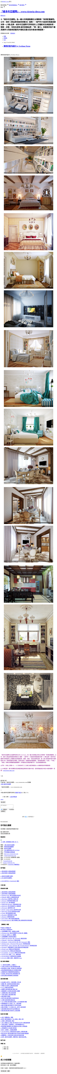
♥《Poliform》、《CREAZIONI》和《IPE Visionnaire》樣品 (15, 942)
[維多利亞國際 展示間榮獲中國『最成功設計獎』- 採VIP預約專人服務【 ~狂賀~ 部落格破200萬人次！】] (1, 840)
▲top (2, 799)
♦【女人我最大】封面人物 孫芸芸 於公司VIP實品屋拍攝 (15, 1022)
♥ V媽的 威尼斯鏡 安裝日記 (8, 1000)
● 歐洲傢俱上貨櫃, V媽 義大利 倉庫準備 (11, 968)
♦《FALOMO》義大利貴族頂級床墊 (10, 918)
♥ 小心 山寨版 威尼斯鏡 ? (7, 987)
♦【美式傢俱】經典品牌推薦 (8, 873)
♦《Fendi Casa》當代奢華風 (8, 902)
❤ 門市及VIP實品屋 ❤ (6, 929)
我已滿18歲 (3, 1071)
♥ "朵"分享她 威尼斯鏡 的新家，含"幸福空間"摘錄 (14, 1001)
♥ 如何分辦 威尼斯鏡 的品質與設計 (10, 998)
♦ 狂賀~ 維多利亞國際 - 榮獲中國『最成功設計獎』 (14, 1037)
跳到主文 (3, 15)
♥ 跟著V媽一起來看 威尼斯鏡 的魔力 (10, 984)
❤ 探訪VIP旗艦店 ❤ (6, 927)
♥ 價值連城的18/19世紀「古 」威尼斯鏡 (11, 1003)
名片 (5, 39)
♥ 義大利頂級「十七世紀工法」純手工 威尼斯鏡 (13, 1007)
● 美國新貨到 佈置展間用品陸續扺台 (10, 972)
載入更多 (3, 802)
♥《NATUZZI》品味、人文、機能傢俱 (11, 954)
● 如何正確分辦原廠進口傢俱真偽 (9, 975)
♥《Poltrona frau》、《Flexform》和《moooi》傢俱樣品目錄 (15, 943)
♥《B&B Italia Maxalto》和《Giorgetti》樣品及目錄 (14, 938)
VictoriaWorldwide (7, 861)
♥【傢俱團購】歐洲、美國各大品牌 (10, 931)
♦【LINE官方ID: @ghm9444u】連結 (10, 881)
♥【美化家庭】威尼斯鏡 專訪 (8, 994)
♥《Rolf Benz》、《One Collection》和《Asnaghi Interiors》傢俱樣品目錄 (19, 945)
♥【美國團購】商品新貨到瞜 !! (9, 936)
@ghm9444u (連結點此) (14, 864)
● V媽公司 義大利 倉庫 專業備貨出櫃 (10, 966)
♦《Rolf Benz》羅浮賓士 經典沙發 (9, 899)
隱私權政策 (36, 1053)
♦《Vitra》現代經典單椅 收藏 (8, 913)
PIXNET (17, 1053)
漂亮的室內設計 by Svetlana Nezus (17, 46)
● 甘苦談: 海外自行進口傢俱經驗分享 (10, 973)
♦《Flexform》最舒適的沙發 (8, 908)
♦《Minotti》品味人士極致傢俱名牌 (10, 897)
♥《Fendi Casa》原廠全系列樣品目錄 (10, 949)
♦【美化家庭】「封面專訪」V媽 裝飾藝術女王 (12, 1024)
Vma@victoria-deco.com (10, 855)
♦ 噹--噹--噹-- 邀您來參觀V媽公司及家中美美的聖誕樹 (15, 1033)
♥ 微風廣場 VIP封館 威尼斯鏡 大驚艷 (10, 991)
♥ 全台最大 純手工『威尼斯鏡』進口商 (11, 982)
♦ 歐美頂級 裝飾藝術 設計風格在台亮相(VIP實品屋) (14, 1026)
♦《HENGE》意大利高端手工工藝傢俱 (11, 906)
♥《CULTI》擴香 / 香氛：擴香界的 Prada (11, 958)
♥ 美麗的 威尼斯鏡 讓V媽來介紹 (9, 989)
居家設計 (12, 33)
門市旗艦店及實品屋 (9, 852)
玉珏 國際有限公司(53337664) (11, 850)
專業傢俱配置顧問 (9, 846)
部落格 (5, 38)
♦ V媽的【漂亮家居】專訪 (7, 1021)
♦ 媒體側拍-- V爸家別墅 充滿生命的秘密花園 (12, 1035)
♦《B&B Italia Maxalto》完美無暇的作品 (11, 904)
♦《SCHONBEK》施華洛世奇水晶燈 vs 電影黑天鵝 (14, 1031)
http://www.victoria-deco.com (11, 853)
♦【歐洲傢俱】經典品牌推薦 (8, 871)
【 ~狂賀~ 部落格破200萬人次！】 (10, 841)
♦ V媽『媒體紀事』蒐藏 (7, 1017)
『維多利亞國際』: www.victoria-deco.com (23, 11)
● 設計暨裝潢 (13, 796)
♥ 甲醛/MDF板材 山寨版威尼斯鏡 (9, 985)
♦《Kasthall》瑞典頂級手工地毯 (9, 915)
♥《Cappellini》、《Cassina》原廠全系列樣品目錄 (13, 952)
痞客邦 (17, 792)
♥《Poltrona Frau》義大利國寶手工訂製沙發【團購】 (14, 933)
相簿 (5, 36)
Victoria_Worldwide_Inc (9, 862)
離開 (9, 1071)
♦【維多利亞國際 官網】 (7, 876)
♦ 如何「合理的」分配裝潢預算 (9, 1029)
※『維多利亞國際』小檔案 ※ (8, 964)
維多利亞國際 (7, 848)
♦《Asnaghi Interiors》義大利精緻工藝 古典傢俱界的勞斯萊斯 (16, 920)
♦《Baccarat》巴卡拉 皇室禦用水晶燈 (10, 911)
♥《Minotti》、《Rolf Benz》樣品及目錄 (10, 940)
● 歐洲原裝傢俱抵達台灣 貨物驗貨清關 (11, 970)
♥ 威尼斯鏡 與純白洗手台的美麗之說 (10, 1008)
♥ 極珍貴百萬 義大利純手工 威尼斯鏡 (10, 1010)
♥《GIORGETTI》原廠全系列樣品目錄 (11, 951)
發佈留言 (3, 811)
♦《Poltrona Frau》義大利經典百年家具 (11, 895)
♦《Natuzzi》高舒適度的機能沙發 (9, 900)
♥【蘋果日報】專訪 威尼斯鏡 (8, 992)
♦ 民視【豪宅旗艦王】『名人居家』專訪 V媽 (12, 1019)
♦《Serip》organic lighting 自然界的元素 (11, 909)
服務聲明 (43, 1053)
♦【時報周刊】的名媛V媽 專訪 (9, 1028)
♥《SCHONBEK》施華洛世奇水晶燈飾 (11, 956)
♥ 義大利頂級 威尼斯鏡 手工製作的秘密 (11, 1005)
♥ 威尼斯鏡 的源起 (5, 996)
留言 (20, 792)
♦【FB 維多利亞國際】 (6, 878)
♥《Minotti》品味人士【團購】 (9, 935)
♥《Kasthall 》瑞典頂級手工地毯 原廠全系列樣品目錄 (14, 947)
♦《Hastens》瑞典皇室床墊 (7, 916)
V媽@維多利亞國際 (6, 784)
